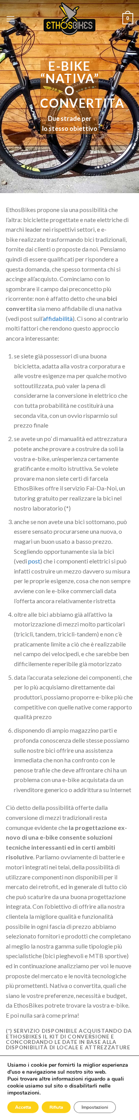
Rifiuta (56, 1107)
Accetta (23, 1107)
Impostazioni (94, 1107)
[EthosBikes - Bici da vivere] (70, 19)
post (34, 561)
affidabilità (58, 318)
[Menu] (10, 18)
